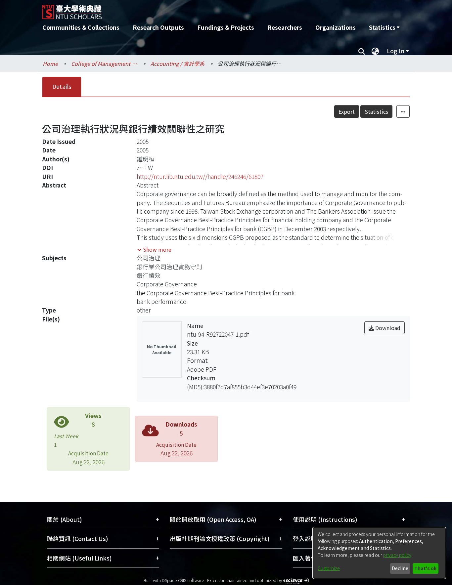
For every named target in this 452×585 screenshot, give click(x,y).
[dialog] (379, 552)
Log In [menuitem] (395, 51)
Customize (329, 568)
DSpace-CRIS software (183, 580)
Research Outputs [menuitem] (158, 27)
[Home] (190, 9)
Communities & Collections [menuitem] (80, 27)
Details (61, 86)
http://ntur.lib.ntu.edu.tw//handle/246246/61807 (200, 176)
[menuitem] (384, 27)
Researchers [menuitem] (284, 27)
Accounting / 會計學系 (177, 63)
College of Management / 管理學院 (104, 63)
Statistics (376, 111)
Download (387, 328)
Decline (400, 568)
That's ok (425, 568)
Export (347, 111)
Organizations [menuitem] (335, 27)
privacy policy (397, 555)
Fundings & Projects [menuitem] (225, 27)
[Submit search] (361, 51)
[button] (154, 249)
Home (50, 63)
